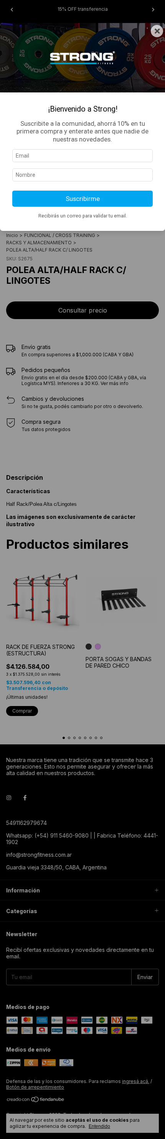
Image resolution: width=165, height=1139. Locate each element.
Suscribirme (83, 198)
